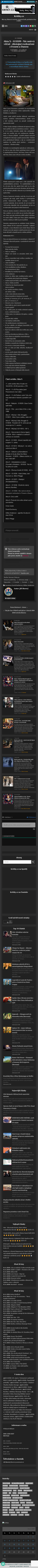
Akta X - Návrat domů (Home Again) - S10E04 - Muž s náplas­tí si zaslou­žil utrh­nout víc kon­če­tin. (18, 434)
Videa (18, 1512)
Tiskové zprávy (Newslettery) (23, 1510)
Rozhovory (15, 1508)
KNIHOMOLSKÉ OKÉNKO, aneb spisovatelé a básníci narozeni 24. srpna (23, 1120)
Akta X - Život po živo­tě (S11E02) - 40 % (19, 470)
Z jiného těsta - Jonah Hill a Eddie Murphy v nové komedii (22, 721)
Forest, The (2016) (16, 1336)
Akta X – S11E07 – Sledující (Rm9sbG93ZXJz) (15, 480)
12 (14, 1544)
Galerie (20, 1491)
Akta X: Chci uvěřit (18, 641)
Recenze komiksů (16, 1505)
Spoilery (11, 1510)
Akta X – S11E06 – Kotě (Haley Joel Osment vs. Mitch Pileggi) (18, 474)
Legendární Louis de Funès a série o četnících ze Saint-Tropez (22, 982)
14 (23, 1544)
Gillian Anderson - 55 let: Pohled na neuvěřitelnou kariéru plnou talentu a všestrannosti (23, 701)
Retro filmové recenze (25, 650)
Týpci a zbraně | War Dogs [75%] (20, 1309)
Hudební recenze (22, 1493)
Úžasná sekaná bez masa (19, 1355)
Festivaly (5, 1486)
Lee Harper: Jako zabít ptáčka (19, 1366)
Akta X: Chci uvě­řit (12, 496)
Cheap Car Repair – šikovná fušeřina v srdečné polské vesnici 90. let (22, 950)
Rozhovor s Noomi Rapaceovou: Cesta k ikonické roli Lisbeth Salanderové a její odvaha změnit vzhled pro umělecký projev (18, 1253)
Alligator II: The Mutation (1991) (21, 1307)
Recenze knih (6, 1505)
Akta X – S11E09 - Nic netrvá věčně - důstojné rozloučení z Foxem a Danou (19, 44)
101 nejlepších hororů (18, 1483)
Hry (10, 1493)
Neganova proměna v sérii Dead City (16, 1211)
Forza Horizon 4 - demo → (19, 607)
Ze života (21, 1515)
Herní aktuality (28, 1491)
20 (19, 1548)
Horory (5, 1493)
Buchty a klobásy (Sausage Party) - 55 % (16, 1391)
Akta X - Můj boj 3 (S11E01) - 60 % (17, 428)
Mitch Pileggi (10, 519)
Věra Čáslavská (15, 1361)
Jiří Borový (15, 49)
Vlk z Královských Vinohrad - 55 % (21, 1353)
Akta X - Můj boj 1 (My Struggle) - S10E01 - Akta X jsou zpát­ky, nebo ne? (19, 416)
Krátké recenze (7, 1498)
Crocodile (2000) (15, 1300)
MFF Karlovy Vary (17, 1498)
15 (28, 1544)
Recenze (22, 1503)
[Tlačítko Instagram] (28, 26)
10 (4, 1544)
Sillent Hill (14, 1272)
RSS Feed (6, 1436)
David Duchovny (11, 509)
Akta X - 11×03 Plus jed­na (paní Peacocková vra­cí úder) (16, 390)
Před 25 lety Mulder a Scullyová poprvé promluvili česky (23, 659)
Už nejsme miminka (17, 1319)
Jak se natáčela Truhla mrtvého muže (23, 1267)
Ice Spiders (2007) (16, 1311)
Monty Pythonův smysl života (22, 1046)
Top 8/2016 (13, 1368)
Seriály (21, 1508)
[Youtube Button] (31, 26)
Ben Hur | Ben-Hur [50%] (18, 1321)
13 (19, 1544)
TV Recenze (19, 38)
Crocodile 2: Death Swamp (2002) (21, 1303)
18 (9, 1548)
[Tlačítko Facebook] (24, 26)
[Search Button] (35, 26)
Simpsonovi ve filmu (10, 1387)
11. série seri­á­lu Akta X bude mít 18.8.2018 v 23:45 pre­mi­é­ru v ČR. (17, 385)
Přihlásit (6, 1428)
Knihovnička (6, 1495)
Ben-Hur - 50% (15, 1317)
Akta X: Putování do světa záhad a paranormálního (22, 623)
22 (28, 1548)
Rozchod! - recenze (17, 1284)
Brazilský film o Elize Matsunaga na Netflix (18, 1076)
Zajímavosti (23, 634)
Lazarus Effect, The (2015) (18, 1364)
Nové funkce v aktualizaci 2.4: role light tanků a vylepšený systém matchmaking (22, 1188)
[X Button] (22, 26)
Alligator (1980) (15, 1305)
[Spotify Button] (33, 26)
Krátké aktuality (24, 1495)
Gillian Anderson (28, 585)
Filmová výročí (24, 1486)
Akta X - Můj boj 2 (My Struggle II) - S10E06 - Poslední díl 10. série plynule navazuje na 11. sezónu (23, 680)
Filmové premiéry (24, 1488)
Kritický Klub (15, 1495)
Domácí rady (29, 1483)
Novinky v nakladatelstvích (10, 1500)
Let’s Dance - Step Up (17, 1274)
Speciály (5, 1510)
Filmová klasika (13, 1486)
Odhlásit (11, 1428)
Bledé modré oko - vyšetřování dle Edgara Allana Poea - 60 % (24, 741)
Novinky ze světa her (25, 1500)
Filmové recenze (24, 732)
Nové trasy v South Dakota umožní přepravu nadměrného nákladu (23, 1136)
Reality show (15, 1503)
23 (33, 1548)
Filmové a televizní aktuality (10, 1488)
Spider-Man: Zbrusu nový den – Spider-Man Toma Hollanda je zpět (23, 1000)
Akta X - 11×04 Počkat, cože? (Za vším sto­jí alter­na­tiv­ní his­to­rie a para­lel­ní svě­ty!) (19, 397)
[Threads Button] (26, 26)
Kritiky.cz (19, 16)
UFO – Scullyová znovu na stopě (22, 778)
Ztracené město (16, 1278)
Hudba (14, 1493)
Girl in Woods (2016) (17, 1347)
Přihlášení (32, 817)
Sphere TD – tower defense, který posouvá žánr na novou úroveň (22, 1030)
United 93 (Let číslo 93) (18, 1276)
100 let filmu (6, 1483)
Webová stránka (11, 598)
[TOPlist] (5, 1523)
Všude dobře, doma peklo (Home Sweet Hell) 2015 (19, 1233)
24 (5, 1552)
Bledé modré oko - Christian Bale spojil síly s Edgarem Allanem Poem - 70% (23, 760)
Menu (6, 26)
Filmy (14, 1491)
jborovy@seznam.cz (17, 1462)
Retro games (6, 1508)
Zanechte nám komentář (19, 51)
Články (27, 1515)
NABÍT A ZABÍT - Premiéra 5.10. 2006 (22, 1269)
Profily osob (23, 713)
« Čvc (4, 1559)
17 (4, 1548)
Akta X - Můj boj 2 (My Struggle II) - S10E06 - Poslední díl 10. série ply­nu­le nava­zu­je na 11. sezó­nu (18, 422)
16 (33, 1544)
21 (23, 1548)
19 (14, 1548)
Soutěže (27, 1508)
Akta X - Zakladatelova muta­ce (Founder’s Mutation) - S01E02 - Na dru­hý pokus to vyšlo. (19, 464)
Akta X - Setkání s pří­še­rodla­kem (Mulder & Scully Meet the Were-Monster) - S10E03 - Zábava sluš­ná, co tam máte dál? (19, 455)
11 (9, 1544)
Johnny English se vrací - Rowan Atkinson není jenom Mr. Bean (22, 797)
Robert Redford (15, 1294)
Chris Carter (10, 506)
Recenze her (29, 1503)
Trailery (5, 1512)
